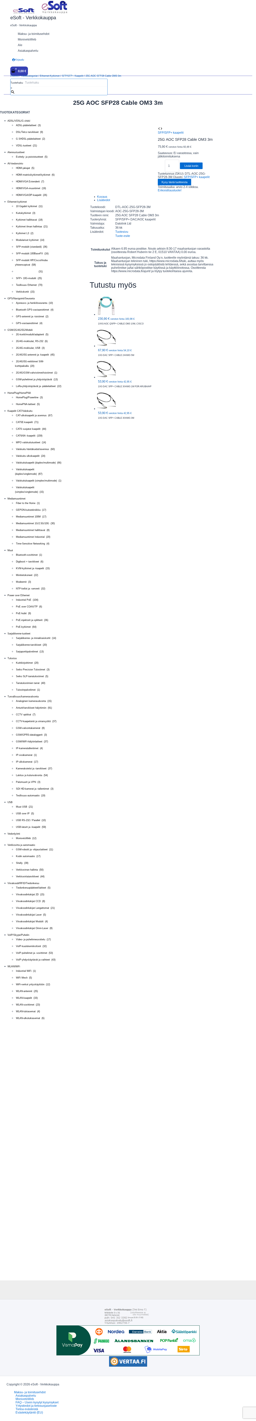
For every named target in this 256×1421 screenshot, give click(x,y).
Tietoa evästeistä (27, 1409)
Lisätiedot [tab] (103, 200)
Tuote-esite (122, 235)
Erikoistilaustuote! (169, 190)
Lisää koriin (191, 165)
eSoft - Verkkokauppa (33, 17)
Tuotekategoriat (29, 75)
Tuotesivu (121, 231)
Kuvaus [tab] (102, 196)
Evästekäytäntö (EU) (29, 1412)
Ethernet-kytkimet (50, 75)
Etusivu (14, 75)
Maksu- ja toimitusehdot (30, 1392)
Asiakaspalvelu (26, 1395)
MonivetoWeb (25, 1399)
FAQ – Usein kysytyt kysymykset (37, 1402)
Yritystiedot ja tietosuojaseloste (36, 1405)
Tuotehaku (16, 82)
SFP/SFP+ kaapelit (72, 75)
